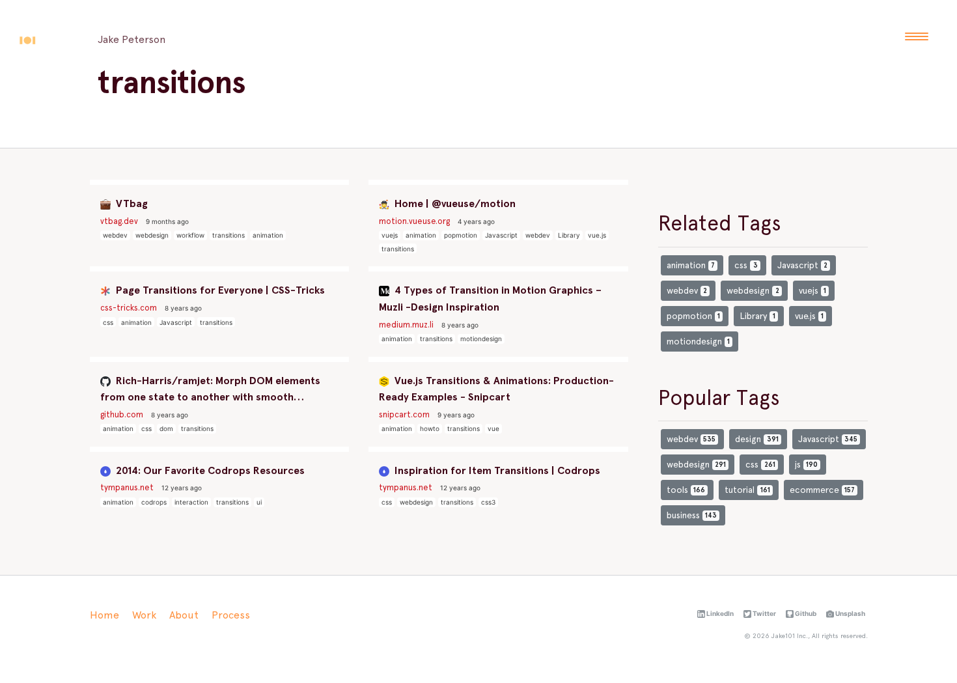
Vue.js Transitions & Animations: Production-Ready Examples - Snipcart (496, 389)
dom (166, 428)
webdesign (152, 235)
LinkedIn (719, 613)
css (108, 322)
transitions (228, 235)
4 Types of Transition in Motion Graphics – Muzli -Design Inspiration (490, 298)
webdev (115, 235)
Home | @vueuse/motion (454, 203)
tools (686, 489)
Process (231, 615)
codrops (154, 502)
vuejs (389, 235)
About (184, 615)
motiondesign (481, 338)
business (692, 515)
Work (144, 615)
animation (268, 235)
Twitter (763, 613)
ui (259, 502)
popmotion (460, 235)
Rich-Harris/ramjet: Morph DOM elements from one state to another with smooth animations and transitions (210, 390)
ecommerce (822, 489)
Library (569, 235)
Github (805, 613)
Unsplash (849, 613)
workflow (190, 235)
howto (429, 428)
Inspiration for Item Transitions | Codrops (496, 470)
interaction (191, 502)
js (806, 464)
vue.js (597, 235)
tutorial (747, 489)
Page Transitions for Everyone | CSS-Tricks (219, 290)
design (756, 439)
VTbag (130, 203)
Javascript (501, 235)
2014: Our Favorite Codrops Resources (209, 470)
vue (493, 428)
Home (104, 615)
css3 (488, 502)
